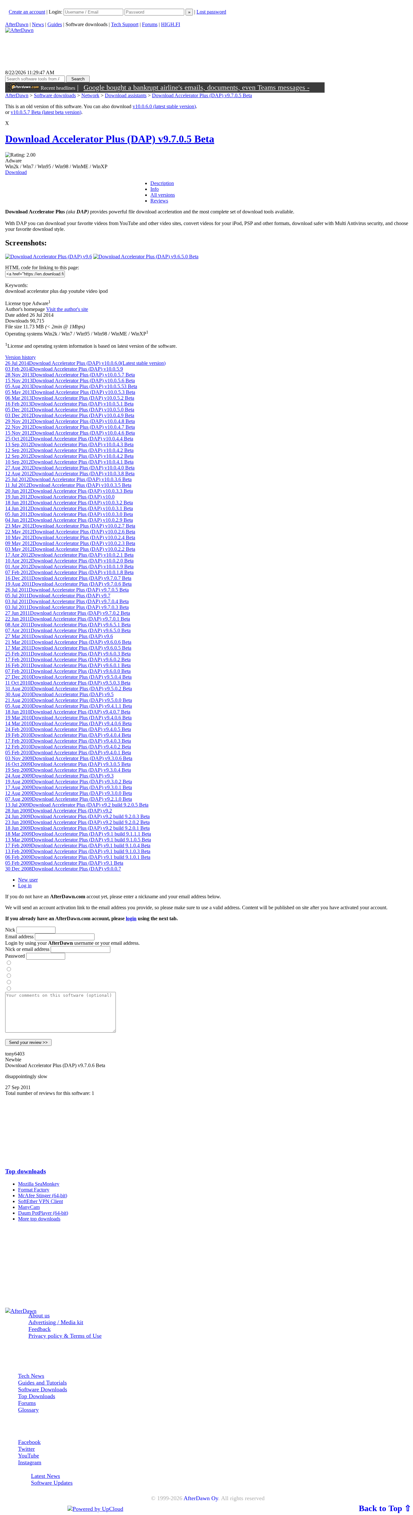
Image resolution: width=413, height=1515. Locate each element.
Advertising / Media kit (55, 1322)
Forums (149, 24)
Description (162, 183)
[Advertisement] (207, 1128)
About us (39, 1315)
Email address (19, 936)
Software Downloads (42, 1389)
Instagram (29, 1462)
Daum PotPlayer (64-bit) (43, 1213)
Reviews (159, 200)
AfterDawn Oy (201, 1498)
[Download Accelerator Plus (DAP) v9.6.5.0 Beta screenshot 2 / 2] (145, 256)
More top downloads (39, 1218)
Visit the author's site (67, 309)
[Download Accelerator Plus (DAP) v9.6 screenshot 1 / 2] (48, 256)
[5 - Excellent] (8, 989)
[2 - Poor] (8, 969)
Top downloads (25, 1171)
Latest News (45, 1476)
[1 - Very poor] (8, 963)
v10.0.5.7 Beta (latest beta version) (46, 112)
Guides (54, 24)
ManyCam (29, 1207)
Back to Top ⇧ (385, 1508)
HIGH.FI (170, 24)
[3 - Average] (8, 976)
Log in (25, 885)
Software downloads (55, 95)
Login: (56, 12)
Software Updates (52, 1482)
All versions (162, 195)
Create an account (27, 12)
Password (15, 956)
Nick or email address (27, 949)
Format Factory (33, 1189)
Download (16, 172)
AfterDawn (16, 24)
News (38, 24)
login (131, 918)
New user (28, 879)
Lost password (211, 12)
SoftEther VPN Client (40, 1201)
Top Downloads (36, 1396)
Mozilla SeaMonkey (38, 1184)
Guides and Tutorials (42, 1382)
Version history (20, 357)
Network (90, 95)
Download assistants (125, 95)
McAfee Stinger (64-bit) (42, 1195)
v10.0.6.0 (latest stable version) (164, 106)
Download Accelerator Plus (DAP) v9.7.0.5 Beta (202, 95)
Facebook (29, 1442)
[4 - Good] (8, 982)
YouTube (28, 1455)
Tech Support (124, 24)
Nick (10, 930)
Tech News (31, 1376)
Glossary (28, 1410)
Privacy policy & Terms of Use (65, 1336)
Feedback (39, 1329)
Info (154, 189)
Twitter (26, 1449)
